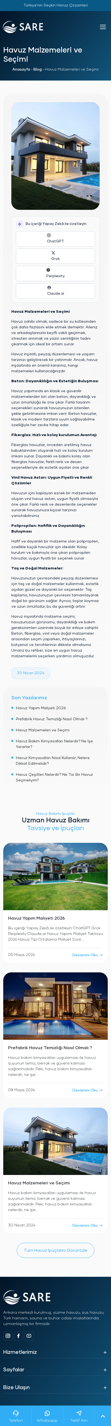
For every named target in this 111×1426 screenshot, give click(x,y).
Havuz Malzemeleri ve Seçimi (43, 730)
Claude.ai (55, 293)
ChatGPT (55, 241)
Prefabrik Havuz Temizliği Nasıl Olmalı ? (52, 719)
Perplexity (55, 276)
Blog (37, 69)
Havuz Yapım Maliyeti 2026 (41, 708)
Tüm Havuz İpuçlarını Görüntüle (55, 1250)
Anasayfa (21, 69)
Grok (55, 259)
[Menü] (103, 27)
